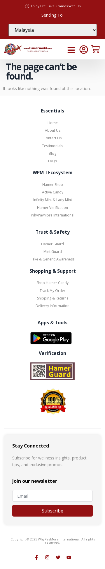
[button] (71, 50)
